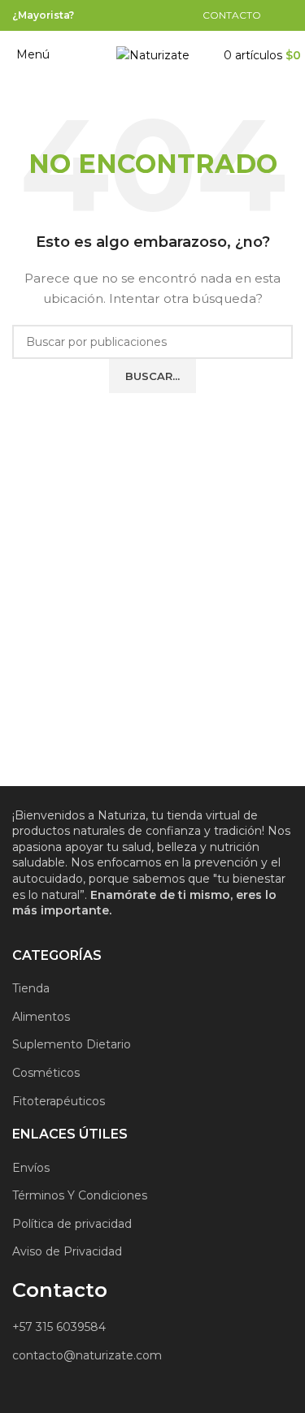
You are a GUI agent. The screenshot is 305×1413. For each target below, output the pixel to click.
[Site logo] (153, 54)
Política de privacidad (72, 1223)
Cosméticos (46, 1072)
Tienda (31, 988)
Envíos (31, 1167)
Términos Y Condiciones (79, 1195)
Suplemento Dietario (71, 1044)
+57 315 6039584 (59, 1327)
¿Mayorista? (43, 15)
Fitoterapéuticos (58, 1101)
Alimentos (41, 1016)
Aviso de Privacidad (67, 1251)
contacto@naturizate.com (87, 1355)
